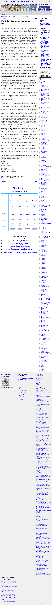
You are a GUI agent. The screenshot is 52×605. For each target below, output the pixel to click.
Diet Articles (43, 165)
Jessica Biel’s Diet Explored (42, 484)
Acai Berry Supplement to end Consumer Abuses (43, 575)
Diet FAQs (36, 12)
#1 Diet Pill (43, 81)
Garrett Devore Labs (45, 186)
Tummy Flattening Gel (46, 350)
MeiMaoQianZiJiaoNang (46, 224)
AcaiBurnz (43, 123)
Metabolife (43, 228)
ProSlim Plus (43, 280)
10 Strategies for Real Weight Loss (20, 245)
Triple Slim (43, 346)
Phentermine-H (44, 261)
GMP (42, 187)
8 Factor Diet (44, 106)
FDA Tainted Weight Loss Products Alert (42, 504)
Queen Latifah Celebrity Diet (42, 459)
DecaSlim (43, 162)
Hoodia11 (43, 200)
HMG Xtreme (44, 195)
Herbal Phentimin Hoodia (45, 25)
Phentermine (44, 259)
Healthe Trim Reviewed (41, 412)
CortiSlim (43, 155)
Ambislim (43, 130)
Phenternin (12, 200)
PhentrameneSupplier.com (42, 521)
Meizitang (43, 226)
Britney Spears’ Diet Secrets (42, 454)
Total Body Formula (45, 338)
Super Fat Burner (45, 330)
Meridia (42, 227)
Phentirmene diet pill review (42, 407)
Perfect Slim (43, 250)
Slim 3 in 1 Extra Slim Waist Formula (45, 302)
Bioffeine (43, 139)
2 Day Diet (43, 83)
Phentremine (44, 273)
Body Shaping (44, 143)
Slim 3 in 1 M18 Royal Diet (45, 305)
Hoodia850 (38, 550)
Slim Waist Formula (45, 317)
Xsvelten (43, 368)
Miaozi (42, 230)
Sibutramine (43, 294)
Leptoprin (43, 215)
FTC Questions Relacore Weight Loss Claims (43, 510)
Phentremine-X (44, 276)
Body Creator (44, 142)
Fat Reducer (43, 182)
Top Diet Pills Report (41, 400)
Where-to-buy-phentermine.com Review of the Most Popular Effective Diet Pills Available (43, 393)
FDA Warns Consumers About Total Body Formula (43, 563)
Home (3, 12)
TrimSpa (43, 344)
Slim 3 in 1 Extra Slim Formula (45, 300)
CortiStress (43, 157)
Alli (41, 129)
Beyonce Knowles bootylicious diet (43, 479)
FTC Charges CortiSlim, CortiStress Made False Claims (43, 536)
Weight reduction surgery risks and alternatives (20, 249)
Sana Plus (43, 292)
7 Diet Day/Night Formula (45, 102)
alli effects (12, 585)
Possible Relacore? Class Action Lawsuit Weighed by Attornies (43, 476)
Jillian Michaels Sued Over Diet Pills (43, 418)
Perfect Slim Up (44, 253)
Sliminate (43, 321)
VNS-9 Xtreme (44, 355)
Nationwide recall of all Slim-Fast (42, 425)
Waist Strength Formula (44, 357)
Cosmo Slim (43, 159)
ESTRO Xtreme (44, 173)
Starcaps (43, 329)
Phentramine (44, 272)
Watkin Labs (43, 359)
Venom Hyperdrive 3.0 (46, 353)
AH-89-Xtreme (44, 128)
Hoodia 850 (43, 197)
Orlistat (42, 246)
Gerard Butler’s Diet (40, 449)
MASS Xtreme (44, 221)
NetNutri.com (44, 240)
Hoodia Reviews (39, 549)
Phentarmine (44, 258)
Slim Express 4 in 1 (45, 312)
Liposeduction (44, 219)
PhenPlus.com (44, 257)
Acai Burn (43, 112)
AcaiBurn (43, 116)
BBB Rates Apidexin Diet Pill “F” (43, 547)
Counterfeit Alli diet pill (41, 423)
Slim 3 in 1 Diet (44, 297)
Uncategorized (44, 351)
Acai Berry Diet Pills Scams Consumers (42, 519)
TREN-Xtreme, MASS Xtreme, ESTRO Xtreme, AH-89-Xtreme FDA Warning (43, 508)
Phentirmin (43, 267)
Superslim (43, 334)
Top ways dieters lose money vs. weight (20, 248)
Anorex (36, 18)
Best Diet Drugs (39, 556)
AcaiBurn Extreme (45, 117)
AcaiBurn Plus (44, 120)
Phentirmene (44, 266)
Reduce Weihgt (44, 284)
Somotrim (43, 328)
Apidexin (43, 133)
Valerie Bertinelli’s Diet (41, 458)
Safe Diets (38, 555)
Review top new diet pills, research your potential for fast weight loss (46, 63)
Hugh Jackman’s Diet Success (42, 456)
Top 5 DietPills (44, 337)
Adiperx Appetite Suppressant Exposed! (43, 405)
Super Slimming (44, 331)
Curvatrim (43, 160)
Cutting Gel (43, 161)
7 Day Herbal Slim (45, 98)
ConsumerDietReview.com (10, 603)
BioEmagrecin (44, 138)
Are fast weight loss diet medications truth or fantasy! (20, 251)
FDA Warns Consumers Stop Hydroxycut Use (42, 571)
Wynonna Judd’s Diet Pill (41, 461)
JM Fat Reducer (44, 212)
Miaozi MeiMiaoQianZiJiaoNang (46, 232)
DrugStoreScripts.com (46, 166)
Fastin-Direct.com (45, 179)
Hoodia (42, 196)
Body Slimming (44, 144)
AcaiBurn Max (44, 119)
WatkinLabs (43, 360)
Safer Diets (43, 12)
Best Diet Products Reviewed (42, 551)
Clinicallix (43, 153)
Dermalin (43, 164)
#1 (12, 195)
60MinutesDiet (45, 23)
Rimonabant (43, 288)
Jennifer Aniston (39, 452)
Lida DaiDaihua (44, 218)
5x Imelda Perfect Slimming (45, 93)
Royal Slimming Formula (44, 290)
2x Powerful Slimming (46, 89)
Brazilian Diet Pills (45, 146)
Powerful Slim (44, 279)
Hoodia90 (43, 201)
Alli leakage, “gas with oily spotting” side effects (42, 492)
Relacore (43, 285)
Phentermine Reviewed (41, 398)
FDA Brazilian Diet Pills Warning (43, 502)
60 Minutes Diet (20, 200)
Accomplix (43, 124)
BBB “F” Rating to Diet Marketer (43, 546)
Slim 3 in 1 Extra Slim (45, 298)
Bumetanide (43, 147)
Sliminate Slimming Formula (45, 323)
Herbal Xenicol (44, 190)
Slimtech (43, 326)
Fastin (42, 178)
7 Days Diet (43, 99)
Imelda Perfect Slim (45, 205)
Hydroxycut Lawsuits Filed (42, 573)
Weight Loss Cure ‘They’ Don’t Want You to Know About (43, 561)
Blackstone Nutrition (45, 141)
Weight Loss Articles (45, 362)
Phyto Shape (44, 277)
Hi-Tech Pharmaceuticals (44, 193)
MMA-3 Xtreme (44, 237)
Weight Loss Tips (45, 364)
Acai (41, 108)
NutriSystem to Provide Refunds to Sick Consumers (42, 566)
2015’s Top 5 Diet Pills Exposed (43, 396)
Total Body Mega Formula (45, 340)
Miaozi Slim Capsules (45, 236)
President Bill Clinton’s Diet (42, 451)
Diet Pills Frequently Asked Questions (20, 246)
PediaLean (43, 249)
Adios (42, 126)
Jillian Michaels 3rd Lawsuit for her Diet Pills (43, 415)
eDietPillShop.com (45, 168)
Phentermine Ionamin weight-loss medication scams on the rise (43, 435)
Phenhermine (44, 255)
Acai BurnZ (43, 113)
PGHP (42, 254)
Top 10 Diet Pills (39, 558)
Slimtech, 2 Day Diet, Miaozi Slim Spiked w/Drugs (42, 568)
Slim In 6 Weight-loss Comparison (41, 420)
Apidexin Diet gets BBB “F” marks (42, 528)
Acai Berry (43, 110)
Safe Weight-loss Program (42, 466)
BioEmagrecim (44, 137)
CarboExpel (44, 28)
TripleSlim (43, 347)
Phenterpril (43, 263)
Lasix (42, 213)
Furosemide (43, 184)
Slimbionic (43, 320)
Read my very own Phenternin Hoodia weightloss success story (43, 431)
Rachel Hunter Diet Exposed (42, 457)
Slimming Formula (45, 325)
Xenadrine (7, 16)
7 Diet (42, 101)
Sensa (42, 293)
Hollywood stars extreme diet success (43, 486)
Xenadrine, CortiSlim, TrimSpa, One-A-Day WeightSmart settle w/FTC (43, 544)
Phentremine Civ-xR (45, 275)
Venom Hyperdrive (45, 352)
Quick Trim (43, 281)
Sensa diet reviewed (40, 411)
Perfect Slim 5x (44, 252)
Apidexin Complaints (40, 478)
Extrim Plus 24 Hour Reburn (45, 176)
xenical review (3, 601)
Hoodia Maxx (44, 199)
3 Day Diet (43, 90)
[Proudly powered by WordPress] (41, 603)
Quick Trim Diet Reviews (41, 413)
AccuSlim (43, 125)
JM (41, 210)
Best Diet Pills (22, 12)
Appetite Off (34, 200)
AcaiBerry (43, 115)
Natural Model (44, 239)
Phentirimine (44, 264)
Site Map (38, 462)
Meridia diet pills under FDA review (42, 402)
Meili (42, 222)
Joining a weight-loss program (20, 243)
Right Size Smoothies (46, 286)
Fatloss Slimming (45, 183)
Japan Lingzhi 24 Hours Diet (44, 207)
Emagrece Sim (44, 170)
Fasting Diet (43, 181)
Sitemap (38, 447)
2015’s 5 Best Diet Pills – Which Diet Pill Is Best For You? (43, 389)
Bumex (42, 148)
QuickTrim (43, 282)
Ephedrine (43, 171)
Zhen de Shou (44, 369)
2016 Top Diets (9, 12)
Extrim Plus (43, 174)
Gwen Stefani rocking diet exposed (42, 482)
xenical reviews (8, 601)
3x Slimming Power (45, 92)
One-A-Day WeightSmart (44, 244)
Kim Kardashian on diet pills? (42, 448)
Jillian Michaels (44, 209)
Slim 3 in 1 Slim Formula (44, 308)
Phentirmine (43, 268)
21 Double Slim (44, 86)
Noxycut (42, 241)
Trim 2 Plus (43, 343)
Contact (3, 14)
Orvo (42, 248)
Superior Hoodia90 (45, 333)
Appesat (42, 134)
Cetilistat (43, 152)
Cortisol (42, 156)
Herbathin (43, 191)
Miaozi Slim (43, 235)
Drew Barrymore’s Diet (41, 453)
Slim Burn (43, 310)
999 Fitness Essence (45, 107)
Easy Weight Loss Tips (20, 238)
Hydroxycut (43, 202)
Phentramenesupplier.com (46, 270)
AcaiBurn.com (44, 121)
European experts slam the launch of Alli (42, 495)
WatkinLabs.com (44, 361)
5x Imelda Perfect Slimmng (45, 96)
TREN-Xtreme (44, 342)
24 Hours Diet (44, 88)
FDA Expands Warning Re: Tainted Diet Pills (42, 500)
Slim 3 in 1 (43, 295)
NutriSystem (43, 242)
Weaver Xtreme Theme (47, 603)
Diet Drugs (30, 12)
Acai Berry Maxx (44, 111)
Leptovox (43, 217)
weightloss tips (3, 597)
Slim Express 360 (44, 311)
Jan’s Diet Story (39, 463)
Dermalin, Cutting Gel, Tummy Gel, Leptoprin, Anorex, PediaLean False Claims (43, 540)
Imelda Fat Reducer (45, 204)
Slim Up (42, 316)
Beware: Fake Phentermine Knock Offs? (42, 534)
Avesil (42, 135)
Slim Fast (43, 313)
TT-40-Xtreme (44, 348)
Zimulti (42, 370)
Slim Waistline (44, 319)
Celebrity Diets (44, 151)
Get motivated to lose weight (20, 240)
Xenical (42, 366)
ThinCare (43, 335)
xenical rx (13, 601)
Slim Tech (43, 315)
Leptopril (3, 18)
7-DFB (42, 104)
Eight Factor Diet (44, 169)
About (16, 12)
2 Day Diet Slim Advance (44, 84)
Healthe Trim (44, 188)
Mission (49, 12)
